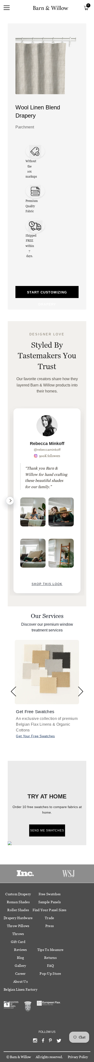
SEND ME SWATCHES (47, 830)
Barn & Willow (20, 1057)
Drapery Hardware (18, 918)
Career (20, 974)
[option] (47, 500)
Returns (50, 958)
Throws (18, 934)
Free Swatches (50, 894)
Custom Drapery (18, 894)
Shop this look (47, 584)
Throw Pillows (18, 926)
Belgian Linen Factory (20, 989)
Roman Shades (18, 902)
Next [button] (80, 692)
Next (10, 501)
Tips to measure (50, 950)
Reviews (20, 950)
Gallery (20, 966)
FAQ (50, 966)
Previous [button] (13, 692)
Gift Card (18, 942)
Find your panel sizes (49, 910)
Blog (20, 958)
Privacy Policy (78, 1057)
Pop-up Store (50, 974)
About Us (20, 981)
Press (49, 926)
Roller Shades (18, 910)
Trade (49, 918)
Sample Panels (49, 902)
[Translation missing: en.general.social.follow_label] (35, 1041)
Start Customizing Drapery (47, 294)
